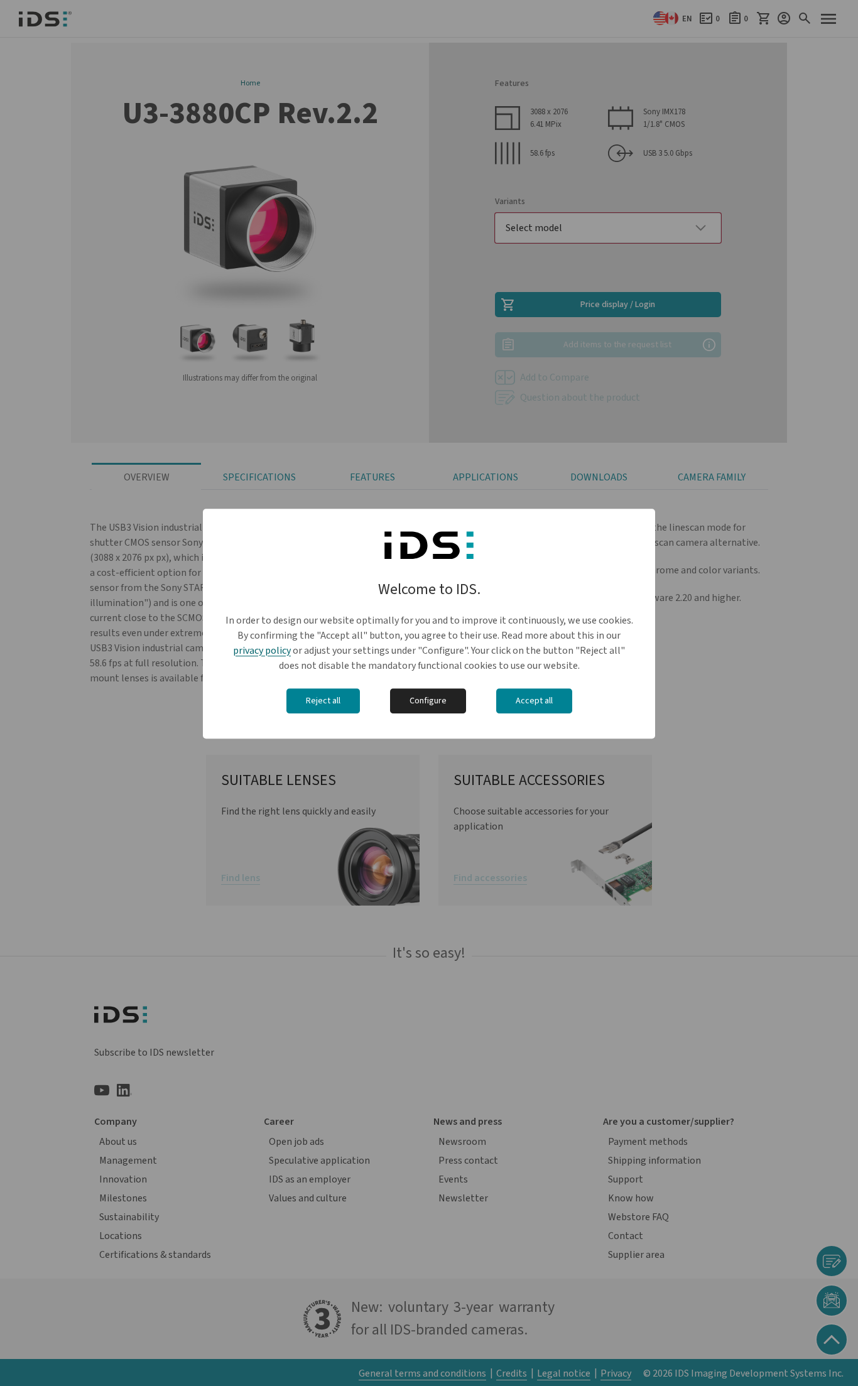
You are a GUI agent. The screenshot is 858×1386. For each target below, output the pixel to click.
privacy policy (262, 651)
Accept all (534, 701)
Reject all (323, 701)
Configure (428, 701)
